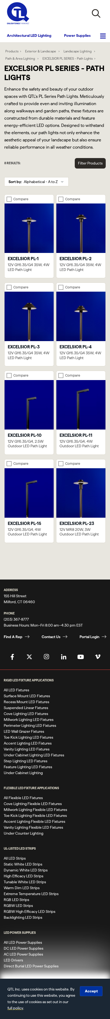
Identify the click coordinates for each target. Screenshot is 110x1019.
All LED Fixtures (16, 690)
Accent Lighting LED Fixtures (28, 743)
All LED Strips (15, 858)
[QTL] (18, 13)
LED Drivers (13, 960)
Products (11, 51)
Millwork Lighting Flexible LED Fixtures (35, 809)
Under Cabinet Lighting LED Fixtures (34, 755)
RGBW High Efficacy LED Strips (29, 911)
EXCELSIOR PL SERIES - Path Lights (67, 58)
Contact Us (51, 637)
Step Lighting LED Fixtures (25, 761)
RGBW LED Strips (18, 905)
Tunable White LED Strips (25, 882)
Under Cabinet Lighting (23, 773)
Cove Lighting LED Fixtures (26, 713)
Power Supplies (77, 35)
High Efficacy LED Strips (23, 876)
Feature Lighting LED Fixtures (28, 767)
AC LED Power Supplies (23, 954)
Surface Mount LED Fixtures (27, 696)
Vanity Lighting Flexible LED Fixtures (33, 827)
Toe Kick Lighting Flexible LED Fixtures (35, 815)
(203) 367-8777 (16, 619)
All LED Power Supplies (23, 942)
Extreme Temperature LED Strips (31, 894)
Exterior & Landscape (41, 51)
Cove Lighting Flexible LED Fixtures (33, 804)
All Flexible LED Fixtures (23, 798)
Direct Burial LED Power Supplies (31, 966)
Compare (20, 199)
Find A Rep (13, 637)
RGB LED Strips (16, 900)
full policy (15, 1008)
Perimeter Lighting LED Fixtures (30, 725)
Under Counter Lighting (23, 833)
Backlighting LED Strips (23, 917)
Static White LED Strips (23, 864)
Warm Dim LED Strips (22, 888)
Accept (91, 991)
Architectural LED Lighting (29, 35)
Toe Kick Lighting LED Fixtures (28, 737)
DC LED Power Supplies (23, 948)
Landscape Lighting (78, 51)
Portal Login (89, 637)
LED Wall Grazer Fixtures (24, 731)
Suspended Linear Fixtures (26, 708)
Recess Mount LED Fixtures (26, 702)
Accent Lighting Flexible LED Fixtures (34, 821)
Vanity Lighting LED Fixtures (26, 749)
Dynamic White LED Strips (26, 870)
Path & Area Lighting (20, 58)
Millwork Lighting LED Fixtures (28, 719)
